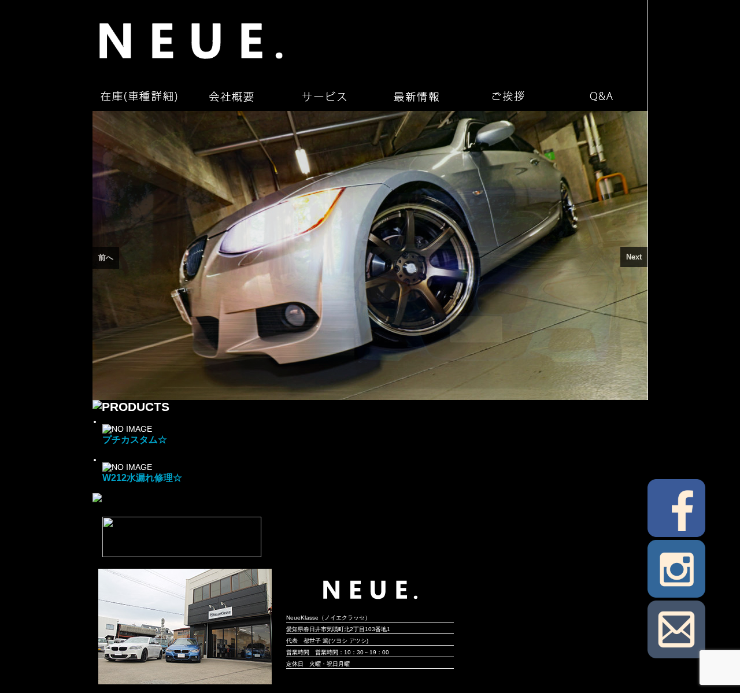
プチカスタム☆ (134, 439)
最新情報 (416, 96)
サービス (324, 96)
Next (634, 257)
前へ (105, 257)
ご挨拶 (508, 96)
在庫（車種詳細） (138, 96)
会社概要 (231, 96)
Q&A (601, 96)
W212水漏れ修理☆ (142, 477)
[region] (370, 255)
